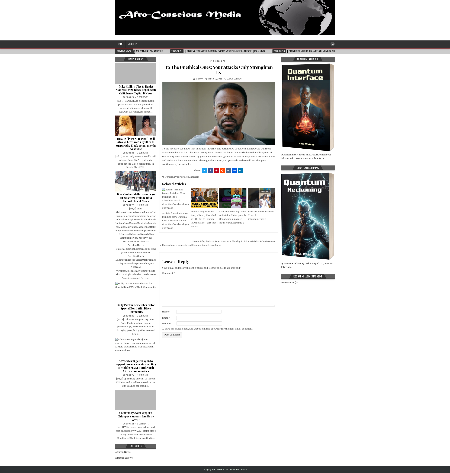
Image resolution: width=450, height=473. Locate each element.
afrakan (199, 78)
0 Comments (143, 97)
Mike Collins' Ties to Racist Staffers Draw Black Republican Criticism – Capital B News (136, 90)
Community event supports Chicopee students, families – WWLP (136, 416)
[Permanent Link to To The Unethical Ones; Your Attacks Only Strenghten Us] (218, 113)
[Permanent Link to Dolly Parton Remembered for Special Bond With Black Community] (135, 292)
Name (166, 311)
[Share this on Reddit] (222, 170)
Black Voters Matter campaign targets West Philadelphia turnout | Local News (136, 197)
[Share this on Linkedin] (240, 170)
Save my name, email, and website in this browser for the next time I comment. (209, 328)
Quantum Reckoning (292, 263)
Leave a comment (234, 78)
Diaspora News (124, 457)
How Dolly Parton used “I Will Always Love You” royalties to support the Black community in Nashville (136, 144)
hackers (195, 176)
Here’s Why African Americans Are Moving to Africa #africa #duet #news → (235, 241)
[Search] (332, 44)
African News (219, 60)
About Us (132, 44)
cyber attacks (181, 176)
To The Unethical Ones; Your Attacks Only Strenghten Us (219, 70)
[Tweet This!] (204, 170)
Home (120, 44)
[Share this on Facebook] (210, 170)
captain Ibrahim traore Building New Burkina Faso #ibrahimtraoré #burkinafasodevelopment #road (175, 220)
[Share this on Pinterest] (216, 170)
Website (166, 323)
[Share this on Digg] (234, 170)
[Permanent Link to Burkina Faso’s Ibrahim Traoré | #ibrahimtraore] (261, 198)
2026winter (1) (289, 282)
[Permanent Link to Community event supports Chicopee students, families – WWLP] (135, 400)
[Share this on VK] (228, 170)
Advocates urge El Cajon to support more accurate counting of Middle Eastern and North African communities (135, 366)
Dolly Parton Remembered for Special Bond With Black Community (136, 308)
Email (166, 318)
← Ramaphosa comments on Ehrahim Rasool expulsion (190, 245)
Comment (168, 273)
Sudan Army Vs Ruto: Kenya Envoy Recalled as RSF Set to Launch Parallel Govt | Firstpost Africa (204, 219)
